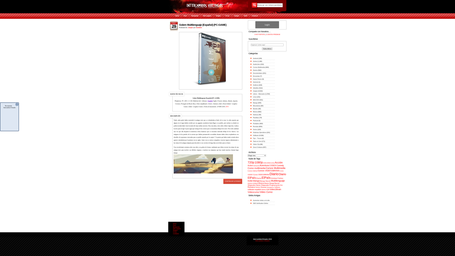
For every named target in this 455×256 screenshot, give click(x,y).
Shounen (264, 187)
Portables (256, 123)
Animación (256, 165)
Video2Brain (275, 189)
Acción (279, 162)
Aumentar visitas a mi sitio (261, 200)
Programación (274, 185)
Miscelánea (256, 106)
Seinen (258, 187)
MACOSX (256, 100)
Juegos (236, 16)
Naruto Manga (269, 183)
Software (256, 135)
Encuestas (256, 76)
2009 (265, 163)
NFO (227, 106)
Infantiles (256, 88)
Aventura (264, 165)
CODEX (272, 165)
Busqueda (194, 16)
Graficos (255, 85)
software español (254, 189)
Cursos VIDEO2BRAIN (268, 170)
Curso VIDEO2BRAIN (261, 175)
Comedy (280, 165)
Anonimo (199, 27)
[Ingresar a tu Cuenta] (267, 28)
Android (255, 58)
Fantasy (280, 178)
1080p (259, 162)
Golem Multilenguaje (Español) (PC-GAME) (202, 24)
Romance (251, 187)
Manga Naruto (265, 181)
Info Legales (207, 16)
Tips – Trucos (257, 138)
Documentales (257, 73)
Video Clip (256, 144)
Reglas (218, 16)
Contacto (255, 16)
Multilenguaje (278, 180)
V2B (267, 189)
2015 (269, 163)
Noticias (255, 115)
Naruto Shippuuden (262, 185)
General (255, 82)
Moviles (255, 109)
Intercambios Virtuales (262, 241)
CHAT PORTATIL (259, 34)
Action (250, 165)
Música (255, 112)
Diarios (255, 70)
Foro (185, 16)
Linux (255, 97)
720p (251, 162)
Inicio (177, 16)
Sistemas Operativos (259, 132)
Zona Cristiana (257, 147)
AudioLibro (256, 64)
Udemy (263, 189)
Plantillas (256, 118)
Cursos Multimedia (259, 67)
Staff (245, 16)
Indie (250, 181)
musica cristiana (253, 183)
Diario (274, 174)
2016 (272, 163)
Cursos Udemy (252, 171)
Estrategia (274, 178)
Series (255, 129)
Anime (255, 61)
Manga (255, 103)
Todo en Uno (257, 141)
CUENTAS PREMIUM (273, 34)
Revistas (256, 126)
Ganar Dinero (257, 79)
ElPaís (266, 177)
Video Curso (266, 192)
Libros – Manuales (259, 94)
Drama (258, 178)
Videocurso (253, 192)
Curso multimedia (256, 168)
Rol (281, 185)
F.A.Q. (227, 16)
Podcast (255, 120)
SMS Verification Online (260, 203)
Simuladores (270, 187)
